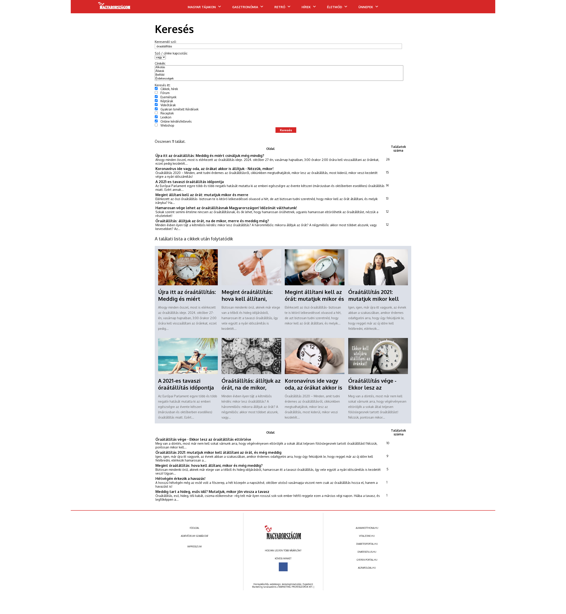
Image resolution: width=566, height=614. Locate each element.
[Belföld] (279, 75)
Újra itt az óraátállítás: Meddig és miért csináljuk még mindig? (209, 155)
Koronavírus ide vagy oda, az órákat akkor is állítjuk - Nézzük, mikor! (214, 168)
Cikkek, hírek (169, 89)
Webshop (167, 125)
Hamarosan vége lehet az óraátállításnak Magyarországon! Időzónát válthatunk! (226, 207)
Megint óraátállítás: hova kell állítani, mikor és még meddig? (251, 298)
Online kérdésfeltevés (176, 121)
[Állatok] (279, 71)
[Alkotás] (279, 67)
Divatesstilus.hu (367, 551)
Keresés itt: (162, 85)
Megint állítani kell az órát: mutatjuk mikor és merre (201, 194)
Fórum (165, 93)
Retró (279, 7)
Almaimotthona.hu (367, 528)
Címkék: (160, 63)
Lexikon (166, 117)
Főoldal (194, 528)
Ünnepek (365, 7)
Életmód (334, 7)
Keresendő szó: (165, 42)
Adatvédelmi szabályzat (194, 536)
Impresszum (194, 546)
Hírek (306, 7)
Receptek (167, 113)
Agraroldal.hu (367, 567)
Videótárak (168, 105)
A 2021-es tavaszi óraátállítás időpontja (189, 181)
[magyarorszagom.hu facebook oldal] (283, 566)
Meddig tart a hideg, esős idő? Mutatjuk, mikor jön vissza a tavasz (212, 491)
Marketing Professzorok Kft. (295, 586)
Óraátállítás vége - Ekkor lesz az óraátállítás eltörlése (375, 387)
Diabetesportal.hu (367, 544)
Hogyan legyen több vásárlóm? (283, 550)
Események (168, 97)
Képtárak (167, 101)
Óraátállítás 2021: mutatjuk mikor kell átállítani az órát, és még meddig (218, 452)
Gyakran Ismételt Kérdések (180, 109)
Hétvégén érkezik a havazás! (180, 478)
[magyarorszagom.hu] (114, 7)
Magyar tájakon (202, 7)
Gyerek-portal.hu (367, 559)
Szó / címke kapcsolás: (171, 53)
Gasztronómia (245, 7)
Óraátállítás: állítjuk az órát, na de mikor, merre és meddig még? (212, 220)
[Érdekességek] (279, 79)
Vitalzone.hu (367, 536)
